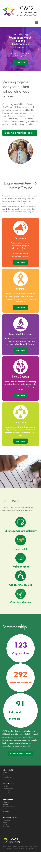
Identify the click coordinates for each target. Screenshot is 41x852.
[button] (36, 22)
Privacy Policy (7, 846)
